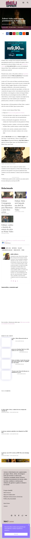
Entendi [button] (16, 534)
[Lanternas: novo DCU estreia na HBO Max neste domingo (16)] (15, 443)
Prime (23, 250)
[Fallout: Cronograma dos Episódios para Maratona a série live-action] (7, 195)
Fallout (20, 248)
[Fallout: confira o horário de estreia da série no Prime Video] (7, 219)
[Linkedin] (20, 33)
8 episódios (25, 73)
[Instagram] (13, 280)
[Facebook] (7, 33)
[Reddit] (22, 515)
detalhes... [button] (7, 530)
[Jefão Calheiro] (6, 267)
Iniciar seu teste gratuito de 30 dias (16, 112)
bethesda (14, 248)
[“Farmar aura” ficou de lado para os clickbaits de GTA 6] (6, 375)
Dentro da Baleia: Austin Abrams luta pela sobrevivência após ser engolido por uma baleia (20, 361)
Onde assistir (17, 250)
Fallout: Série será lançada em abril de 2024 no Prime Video (20, 205)
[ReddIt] (24, 33)
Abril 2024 (8, 248)
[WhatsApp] (17, 33)
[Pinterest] (14, 33)
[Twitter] (15, 515)
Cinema (13, 364)
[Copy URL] (27, 33)
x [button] (28, 524)
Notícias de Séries (6, 24)
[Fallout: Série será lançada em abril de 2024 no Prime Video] (21, 195)
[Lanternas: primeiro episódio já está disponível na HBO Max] (15, 422)
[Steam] (26, 515)
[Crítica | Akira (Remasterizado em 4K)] (6, 342)
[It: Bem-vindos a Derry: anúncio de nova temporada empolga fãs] (15, 400)
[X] (10, 33)
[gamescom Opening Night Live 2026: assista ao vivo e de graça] (6, 353)
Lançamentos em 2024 (7, 250)
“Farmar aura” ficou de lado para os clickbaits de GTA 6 (20, 372)
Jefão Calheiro (13, 27)
